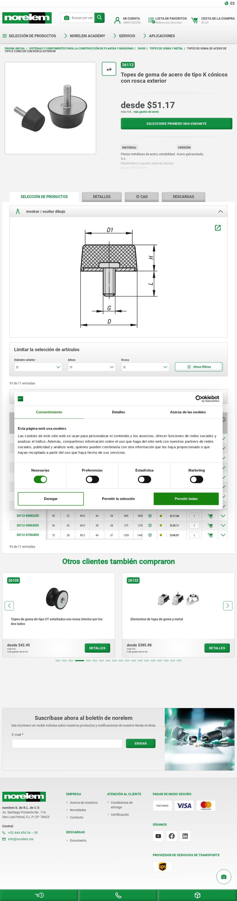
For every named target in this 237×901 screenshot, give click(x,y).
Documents (78, 840)
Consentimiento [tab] (49, 412)
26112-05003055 (28, 525)
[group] (109, 614)
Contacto (76, 817)
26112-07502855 (28, 535)
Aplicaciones (162, 36)
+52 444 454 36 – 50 (22, 832)
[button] (58, 660)
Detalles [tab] (118, 412)
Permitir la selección (118, 499)
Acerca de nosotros (84, 802)
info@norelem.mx (20, 839)
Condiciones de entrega (122, 805)
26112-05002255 (28, 515)
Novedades (78, 810)
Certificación (120, 814)
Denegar (51, 499)
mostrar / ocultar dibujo (45, 211)
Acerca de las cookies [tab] (188, 412)
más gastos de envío (146, 111)
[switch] (92, 479)
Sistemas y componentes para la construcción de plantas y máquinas (81, 48)
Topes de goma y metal (166, 48)
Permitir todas (186, 499)
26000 (141, 48)
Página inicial (15, 48)
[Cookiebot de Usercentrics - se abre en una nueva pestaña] (199, 398)
